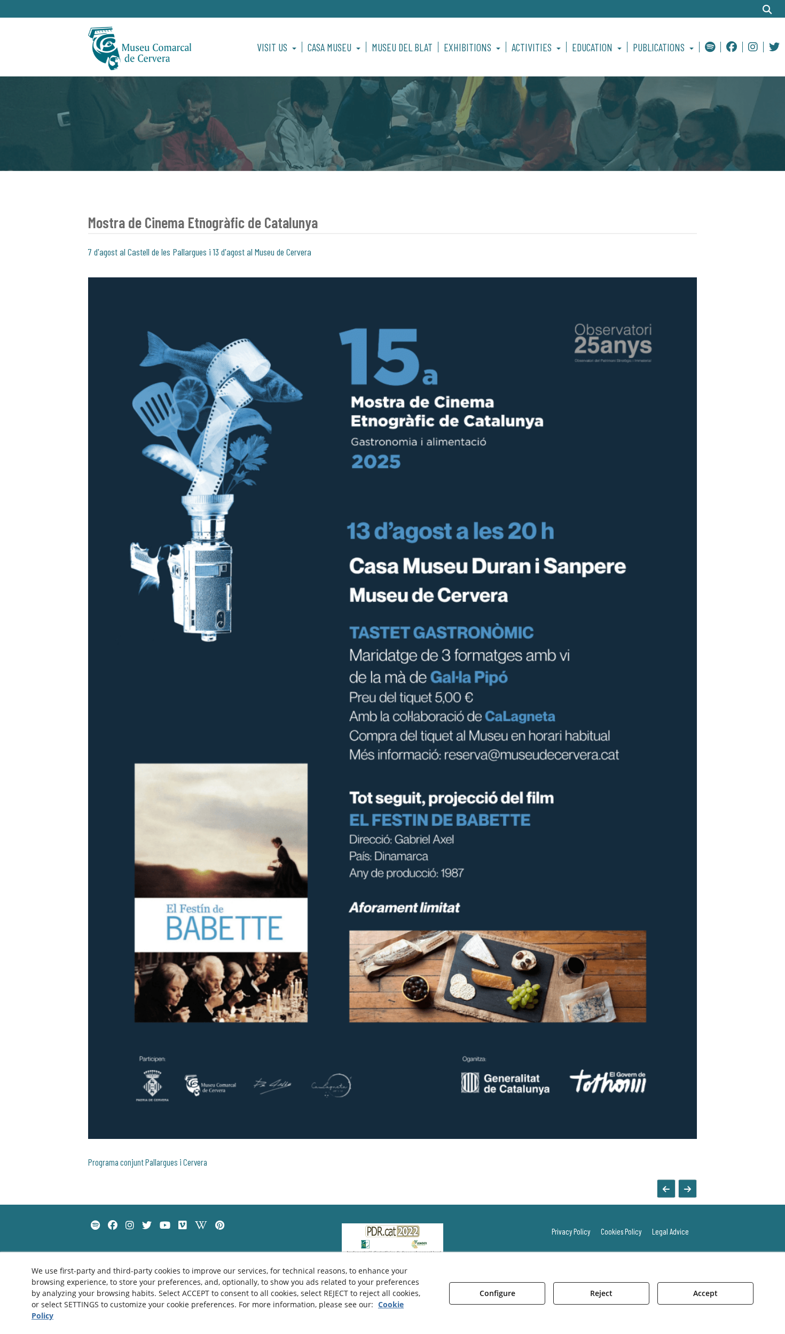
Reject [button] (601, 1293)
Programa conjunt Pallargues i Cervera (147, 1162)
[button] (158, 47)
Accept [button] (705, 1293)
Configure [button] (497, 1293)
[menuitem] (278, 47)
